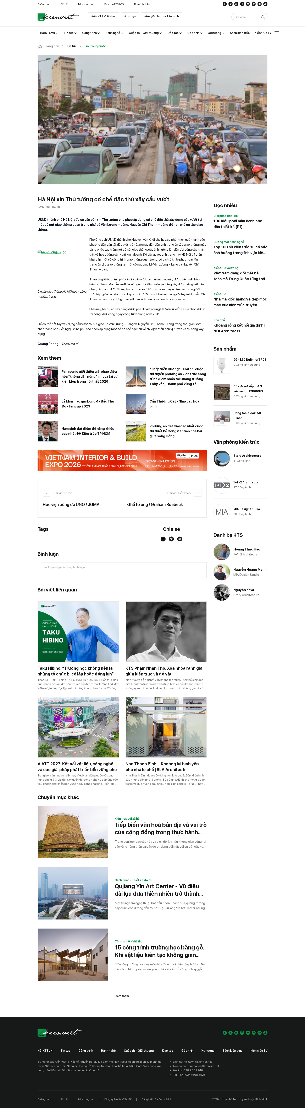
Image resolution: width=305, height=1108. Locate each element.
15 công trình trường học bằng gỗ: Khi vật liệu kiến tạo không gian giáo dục (159, 951)
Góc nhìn (187, 1050)
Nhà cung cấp (86, 4)
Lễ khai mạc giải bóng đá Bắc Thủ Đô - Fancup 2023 (88, 403)
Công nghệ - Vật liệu (128, 941)
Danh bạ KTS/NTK (114, 4)
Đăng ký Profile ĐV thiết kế (156, 1099)
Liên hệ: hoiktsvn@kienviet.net (192, 1061)
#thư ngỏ (130, 16)
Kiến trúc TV (258, 1050)
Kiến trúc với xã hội (127, 818)
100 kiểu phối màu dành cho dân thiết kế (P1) (238, 224)
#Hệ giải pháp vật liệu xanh (161, 16)
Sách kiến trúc (232, 1050)
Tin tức (65, 1050)
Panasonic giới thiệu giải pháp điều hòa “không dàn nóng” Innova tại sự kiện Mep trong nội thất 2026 (89, 376)
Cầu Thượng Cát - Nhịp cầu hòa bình (174, 403)
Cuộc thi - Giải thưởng (139, 1050)
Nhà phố (219, 320)
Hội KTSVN (45, 1050)
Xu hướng (208, 1050)
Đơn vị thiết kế (142, 4)
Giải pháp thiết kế (226, 216)
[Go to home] (58, 17)
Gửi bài (64, 4)
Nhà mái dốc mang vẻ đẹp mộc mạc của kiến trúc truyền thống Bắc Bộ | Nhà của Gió (240, 302)
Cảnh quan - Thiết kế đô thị (133, 880)
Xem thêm (122, 995)
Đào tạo (167, 1050)
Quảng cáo (44, 4)
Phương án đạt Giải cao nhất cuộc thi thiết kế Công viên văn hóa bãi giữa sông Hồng (176, 431)
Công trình (85, 1050)
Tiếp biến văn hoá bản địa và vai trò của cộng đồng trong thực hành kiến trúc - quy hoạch (161, 828)
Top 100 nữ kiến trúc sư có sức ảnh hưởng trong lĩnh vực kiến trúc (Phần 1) (240, 250)
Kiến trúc (220, 294)
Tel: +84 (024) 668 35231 (190, 1074)
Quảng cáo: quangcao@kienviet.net (196, 1066)
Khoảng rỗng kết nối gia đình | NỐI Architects (239, 328)
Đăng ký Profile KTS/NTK (118, 1099)
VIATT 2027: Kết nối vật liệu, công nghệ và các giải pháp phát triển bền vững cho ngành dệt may (77, 769)
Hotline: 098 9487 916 (188, 1070)
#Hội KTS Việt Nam (103, 16)
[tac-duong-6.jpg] (63, 267)
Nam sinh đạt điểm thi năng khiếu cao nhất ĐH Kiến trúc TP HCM (88, 431)
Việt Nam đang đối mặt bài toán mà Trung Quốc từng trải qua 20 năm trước (239, 276)
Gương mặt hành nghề (229, 242)
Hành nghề (108, 1050)
